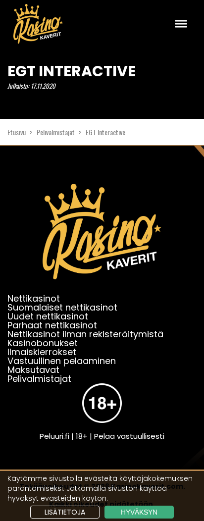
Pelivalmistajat (56, 132)
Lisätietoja (65, 512)
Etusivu (16, 132)
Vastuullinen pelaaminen (61, 361)
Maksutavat (33, 370)
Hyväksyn (139, 512)
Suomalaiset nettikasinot (62, 307)
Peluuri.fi (54, 436)
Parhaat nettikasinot (52, 325)
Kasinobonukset (42, 343)
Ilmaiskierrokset (41, 352)
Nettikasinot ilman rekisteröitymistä (85, 334)
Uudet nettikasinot (47, 316)
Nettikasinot (33, 298)
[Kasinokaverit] (102, 238)
